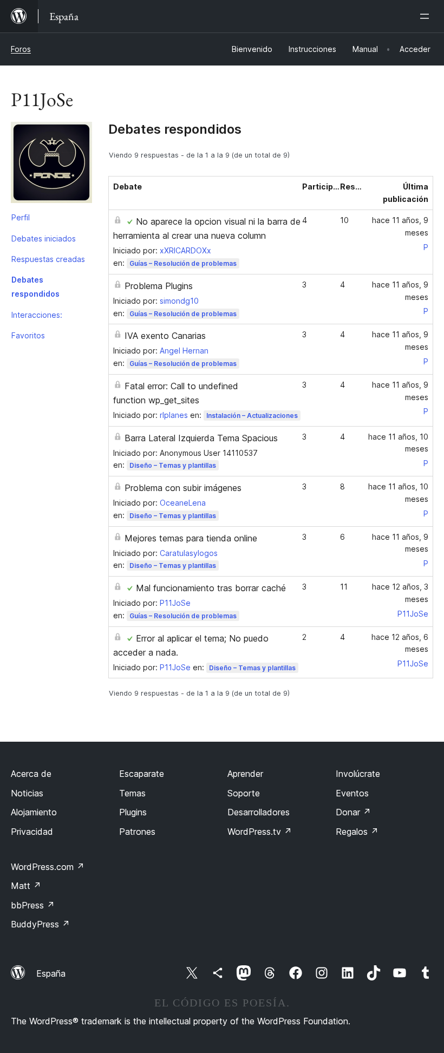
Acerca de (31, 773)
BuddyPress (40, 924)
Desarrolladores (258, 812)
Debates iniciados (43, 238)
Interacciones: (36, 314)
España (51, 973)
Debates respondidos (35, 286)
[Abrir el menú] (426, 16)
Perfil (20, 217)
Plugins (133, 812)
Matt (26, 885)
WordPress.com (47, 866)
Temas (132, 793)
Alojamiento (34, 812)
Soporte (243, 793)
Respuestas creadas (48, 259)
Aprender (245, 773)
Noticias (27, 793)
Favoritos (28, 335)
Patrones (137, 831)
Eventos (352, 793)
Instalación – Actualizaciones (252, 415)
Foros (21, 49)
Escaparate (141, 773)
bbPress (33, 905)
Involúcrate (358, 773)
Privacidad (32, 831)
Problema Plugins (159, 285)
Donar (353, 812)
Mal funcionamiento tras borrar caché (211, 588)
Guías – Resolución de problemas (183, 263)
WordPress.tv (259, 831)
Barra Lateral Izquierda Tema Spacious (201, 438)
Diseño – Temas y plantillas (172, 465)
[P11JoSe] (51, 164)
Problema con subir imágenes (183, 487)
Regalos (357, 831)
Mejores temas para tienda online (191, 538)
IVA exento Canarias (165, 335)
